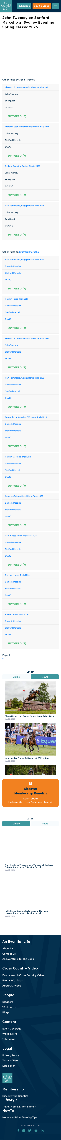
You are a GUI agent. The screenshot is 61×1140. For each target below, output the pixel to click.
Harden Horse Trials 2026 (16, 299)
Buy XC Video (41, 6)
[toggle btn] (55, 6)
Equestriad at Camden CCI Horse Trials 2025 (26, 417)
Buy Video (15, 116)
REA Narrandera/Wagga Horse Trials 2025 (24, 205)
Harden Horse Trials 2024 (16, 614)
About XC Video (11, 985)
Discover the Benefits (15, 1095)
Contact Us (9, 953)
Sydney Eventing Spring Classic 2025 (22, 166)
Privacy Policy (10, 1055)
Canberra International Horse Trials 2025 (24, 496)
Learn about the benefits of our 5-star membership (30, 800)
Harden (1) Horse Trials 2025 (18, 456)
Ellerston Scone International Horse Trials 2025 (27, 87)
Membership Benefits (30, 793)
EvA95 (8, 358)
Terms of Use (10, 1060)
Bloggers (7, 1001)
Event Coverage (11, 1028)
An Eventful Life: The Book (18, 958)
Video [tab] (16, 676)
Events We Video (12, 980)
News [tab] (44, 676)
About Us (7, 948)
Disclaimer (8, 1065)
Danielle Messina (13, 266)
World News (9, 1033)
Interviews (8, 1039)
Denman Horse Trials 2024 (17, 575)
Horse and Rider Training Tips (19, 1117)
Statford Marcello (29, 251)
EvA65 (8, 634)
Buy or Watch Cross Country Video (23, 975)
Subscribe (24, 6)
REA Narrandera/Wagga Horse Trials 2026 (24, 259)
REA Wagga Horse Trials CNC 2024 (21, 535)
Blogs (5, 1012)
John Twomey (11, 345)
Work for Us (9, 1007)
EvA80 (8, 279)
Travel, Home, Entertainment (19, 1106)
